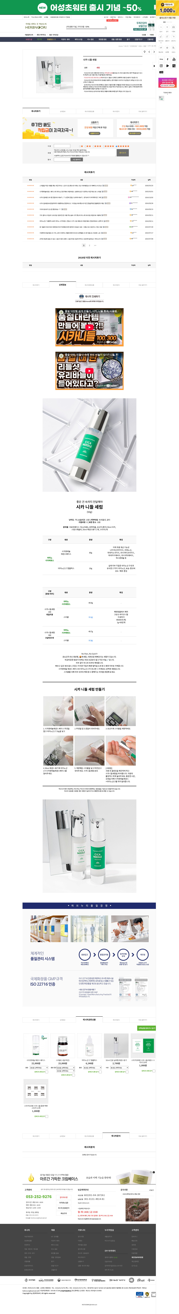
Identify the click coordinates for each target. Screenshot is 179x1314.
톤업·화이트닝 (42, 35)
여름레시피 (30, 35)
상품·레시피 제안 (83, 1266)
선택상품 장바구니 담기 (147, 1028)
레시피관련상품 (89, 111)
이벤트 (173, 31)
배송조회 (161, 52)
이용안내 (134, 1249)
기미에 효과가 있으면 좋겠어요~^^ (50, 209)
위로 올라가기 (143, 111)
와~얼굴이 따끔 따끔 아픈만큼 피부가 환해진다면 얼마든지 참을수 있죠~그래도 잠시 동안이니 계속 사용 (71, 227)
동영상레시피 (28, 1270)
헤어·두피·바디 (29, 1253)
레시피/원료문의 (63, 1208)
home (121, 46)
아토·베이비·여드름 (31, 1249)
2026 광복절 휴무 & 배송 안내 (131, 1194)
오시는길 (134, 1266)
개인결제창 (135, 1261)
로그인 (106, 17)
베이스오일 (54, 1245)
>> (95, 245)
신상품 (144, 35)
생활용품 (27, 1261)
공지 (167, 31)
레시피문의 (116, 111)
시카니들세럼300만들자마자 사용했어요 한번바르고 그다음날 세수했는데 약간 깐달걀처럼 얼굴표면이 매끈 (72, 203)
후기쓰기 (122, 152)
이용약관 (134, 1253)
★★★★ (109, 146)
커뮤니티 (81, 1229)
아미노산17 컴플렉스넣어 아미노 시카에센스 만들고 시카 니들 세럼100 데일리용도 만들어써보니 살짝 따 (71, 221)
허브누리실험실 (110, 1241)
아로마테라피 (28, 1237)
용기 (52, 1261)
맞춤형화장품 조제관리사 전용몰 (60, 17)
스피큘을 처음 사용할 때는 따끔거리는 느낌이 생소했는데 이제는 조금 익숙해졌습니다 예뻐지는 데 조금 (71, 186)
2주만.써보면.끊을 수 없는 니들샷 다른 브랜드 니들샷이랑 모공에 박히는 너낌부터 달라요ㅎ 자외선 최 (70, 239)
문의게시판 (64, 1197)
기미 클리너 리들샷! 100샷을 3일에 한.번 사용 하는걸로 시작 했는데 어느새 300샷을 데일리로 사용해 (70, 215)
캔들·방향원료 (56, 1257)
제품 (53, 1229)
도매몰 (46, 17)
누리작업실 (109, 1229)
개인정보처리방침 (137, 1257)
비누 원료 (54, 1249)
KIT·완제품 (54, 1237)
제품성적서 (108, 1237)
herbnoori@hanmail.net (31, 1291)
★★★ (97, 146)
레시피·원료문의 (83, 1253)
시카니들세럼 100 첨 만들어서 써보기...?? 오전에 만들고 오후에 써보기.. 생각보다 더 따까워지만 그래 (70, 197)
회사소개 (26, 17)
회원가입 (113, 17)
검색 (105, 27)
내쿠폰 (167, 52)
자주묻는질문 (63, 1202)
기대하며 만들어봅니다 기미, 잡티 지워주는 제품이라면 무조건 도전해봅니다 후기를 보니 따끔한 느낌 (70, 233)
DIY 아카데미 (110, 1250)
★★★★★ (123, 146)
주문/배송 (128, 17)
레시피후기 (36, 111)
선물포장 (54, 1270)
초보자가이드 (28, 1266)
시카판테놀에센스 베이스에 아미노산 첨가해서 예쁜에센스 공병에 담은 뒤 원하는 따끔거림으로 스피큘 (70, 191)
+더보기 (151, 1190)
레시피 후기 (160, 42)
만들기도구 (54, 1266)
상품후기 (167, 41)
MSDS (173, 52)
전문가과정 (108, 1262)
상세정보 (62, 111)
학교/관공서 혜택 (36, 17)
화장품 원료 (55, 1253)
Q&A (160, 31)
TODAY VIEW (167, 93)
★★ (88, 146)
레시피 (126, 46)
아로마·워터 (55, 1241)
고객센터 (145, 17)
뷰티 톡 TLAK (109, 1270)
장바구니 (173, 41)
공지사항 (81, 1237)
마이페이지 (137, 17)
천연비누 (27, 1245)
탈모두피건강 (55, 35)
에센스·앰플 (142, 46)
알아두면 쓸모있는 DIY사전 (113, 1266)
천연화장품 (133, 46)
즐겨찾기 (152, 17)
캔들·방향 (27, 1257)
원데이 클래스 (111, 1257)
